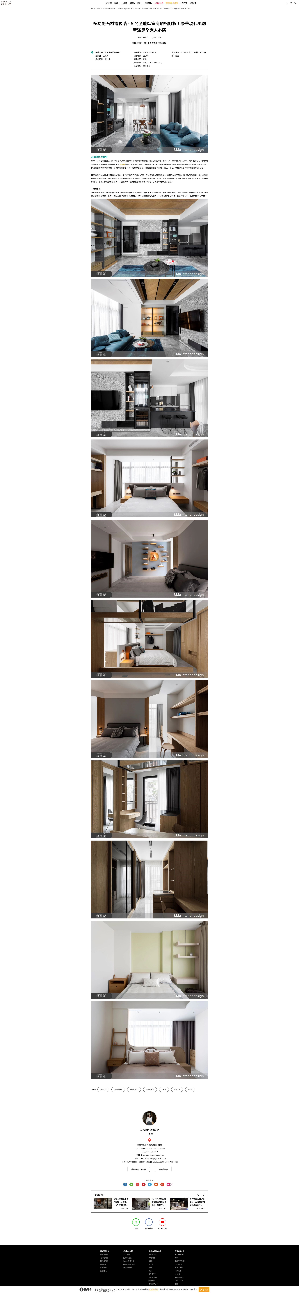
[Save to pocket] (137, 1185)
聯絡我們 (103, 1264)
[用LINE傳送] (131, 1185)
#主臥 (190, 1089)
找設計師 (108, 3)
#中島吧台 (150, 1089)
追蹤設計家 (180, 1251)
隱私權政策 (153, 1289)
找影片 (139, 3)
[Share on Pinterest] (144, 1185)
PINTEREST (179, 1277)
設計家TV (148, 3)
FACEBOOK (179, 1254)
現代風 (122, 164)
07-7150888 (160, 1148)
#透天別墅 (118, 1089)
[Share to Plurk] (156, 1185)
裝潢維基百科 (153, 1284)
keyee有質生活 (128, 1261)
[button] (198, 1194)
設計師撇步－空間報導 (113, 8)
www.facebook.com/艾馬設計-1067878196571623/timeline (152, 1161)
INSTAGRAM (180, 1261)
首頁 (93, 8)
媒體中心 (103, 1271)
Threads (178, 1264)
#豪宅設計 (134, 1089)
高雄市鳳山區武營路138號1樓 (149, 1144)
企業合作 (103, 1267)
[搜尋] (295, 3)
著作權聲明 (104, 1258)
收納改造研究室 (129, 1264)
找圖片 (116, 3)
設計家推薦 (128, 1251)
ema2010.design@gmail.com (153, 1158)
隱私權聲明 (104, 1261)
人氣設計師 (158, 3)
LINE (177, 1258)
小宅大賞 (183, 3)
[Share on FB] (125, 1185)
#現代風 (103, 1089)
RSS (176, 1284)
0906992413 (146, 1148)
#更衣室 (177, 1089)
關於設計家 (105, 1251)
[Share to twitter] (150, 1185)
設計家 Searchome (6, 4)
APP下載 (126, 1254)
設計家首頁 (152, 1254)
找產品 (132, 3)
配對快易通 (127, 1258)
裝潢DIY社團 (127, 1267)
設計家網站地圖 (155, 1251)
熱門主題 (151, 1280)
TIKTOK (178, 1271)
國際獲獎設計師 (172, 3)
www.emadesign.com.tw (153, 1155)
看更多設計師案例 (138, 1169)
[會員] (291, 3)
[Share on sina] (162, 1185)
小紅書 (177, 1274)
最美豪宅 (192, 3)
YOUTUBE (179, 1267)
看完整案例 (163, 1169)
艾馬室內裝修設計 (112, 52)
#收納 (164, 1089)
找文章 (124, 3)
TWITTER (179, 1280)
